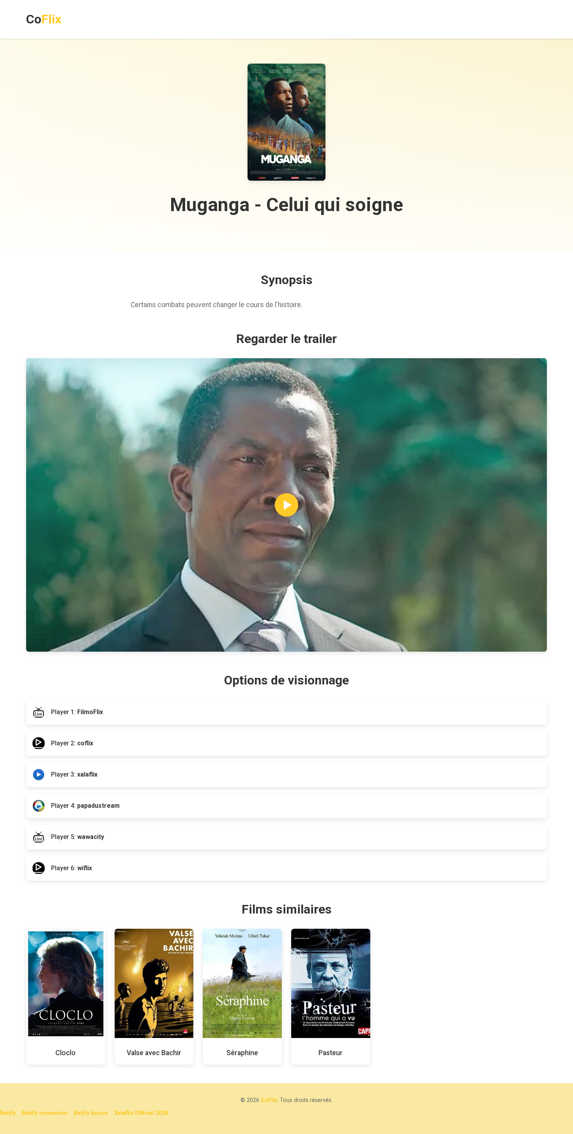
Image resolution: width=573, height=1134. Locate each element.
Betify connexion (44, 1113)
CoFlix (269, 1100)
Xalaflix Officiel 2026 (141, 1113)
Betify (8, 1113)
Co (43, 19)
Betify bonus (91, 1113)
